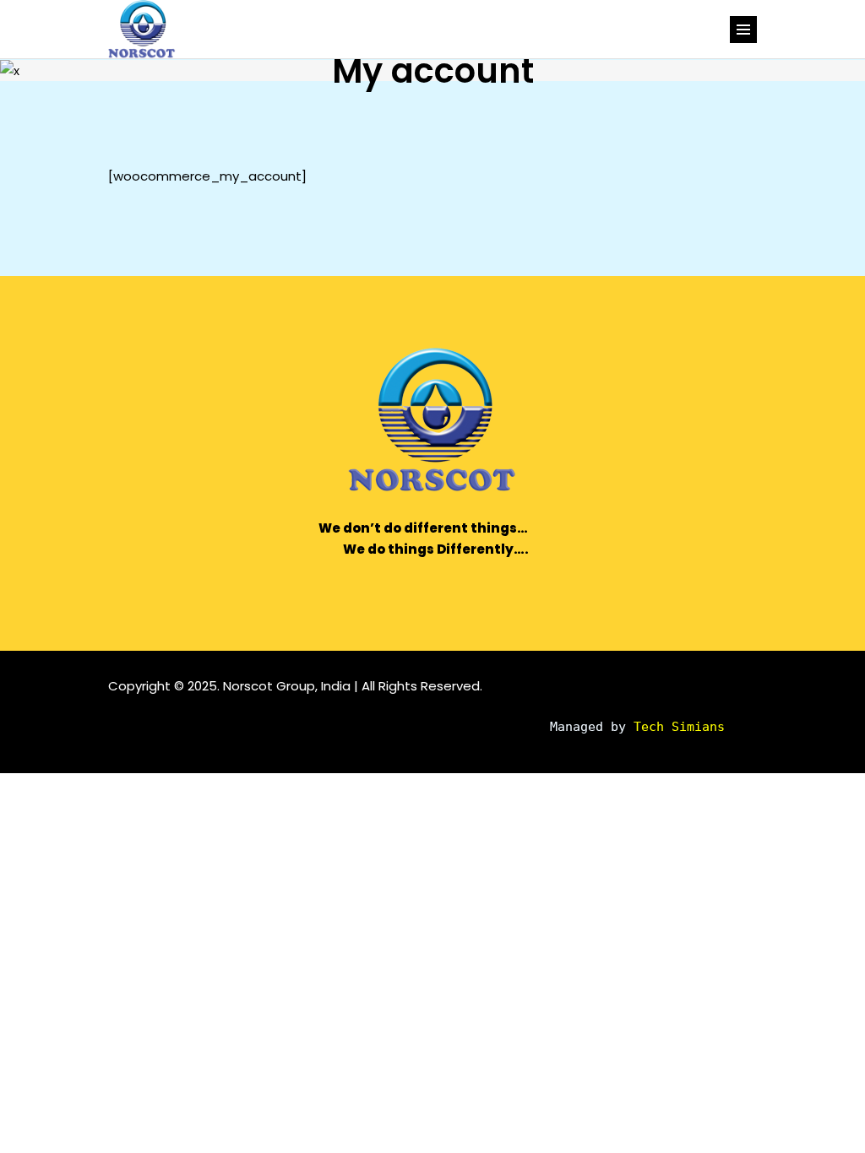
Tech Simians (679, 726)
